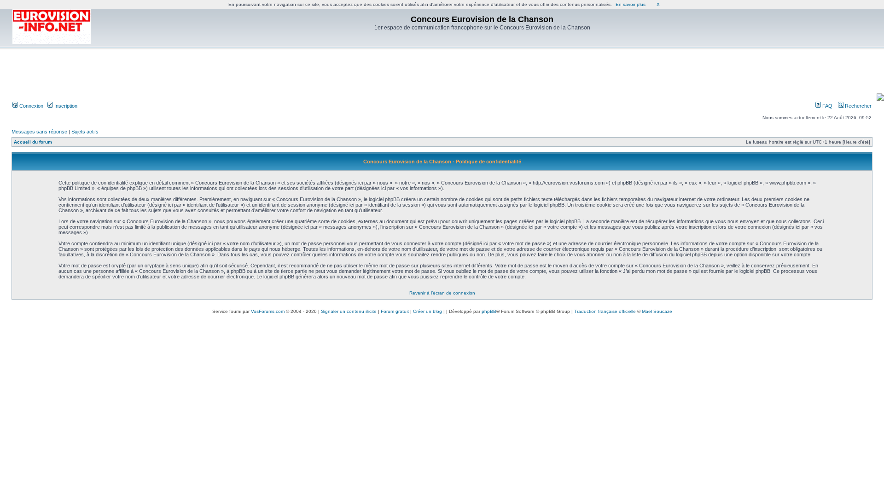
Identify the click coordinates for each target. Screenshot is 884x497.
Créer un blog (427, 311)
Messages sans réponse (39, 131)
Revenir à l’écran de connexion (442, 292)
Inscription (65, 106)
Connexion (30, 106)
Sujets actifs (85, 131)
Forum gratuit (395, 311)
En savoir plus (631, 4)
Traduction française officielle (605, 311)
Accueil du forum (33, 141)
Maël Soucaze (657, 311)
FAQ (826, 106)
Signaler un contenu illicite (349, 311)
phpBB (489, 311)
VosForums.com (268, 311)
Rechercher (857, 106)
